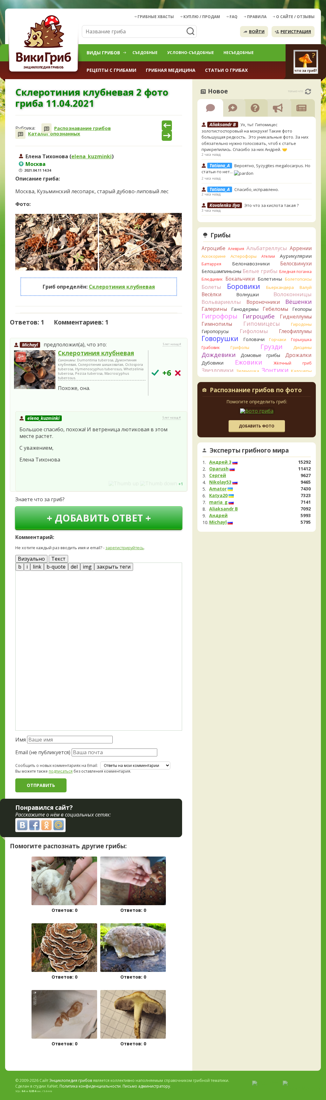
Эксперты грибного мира (249, 450)
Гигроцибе (259, 316)
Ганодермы (245, 309)
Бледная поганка (295, 271)
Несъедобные (238, 52)
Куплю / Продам (201, 16)
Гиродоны (301, 324)
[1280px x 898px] (140, 242)
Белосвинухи (296, 263)
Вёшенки (298, 301)
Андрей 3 (220, 462)
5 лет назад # (172, 344)
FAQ (233, 16)
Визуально (31, 558)
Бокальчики (240, 278)
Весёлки (211, 294)
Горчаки (277, 339)
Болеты (211, 286)
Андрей (218, 515)
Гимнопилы (217, 323)
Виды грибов (103, 53)
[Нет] (178, 373)
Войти (257, 31)
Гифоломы (254, 331)
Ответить (28, 402)
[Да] (155, 372)
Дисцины (302, 347)
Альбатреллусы (266, 248)
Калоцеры (301, 371)
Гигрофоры (219, 316)
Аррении (301, 248)
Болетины (270, 279)
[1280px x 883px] (56, 242)
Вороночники (263, 301)
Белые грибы (260, 271)
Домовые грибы (260, 355)
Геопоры (302, 309)
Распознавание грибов (82, 128)
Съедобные (145, 52)
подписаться (61, 771)
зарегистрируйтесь (124, 547)
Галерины (214, 308)
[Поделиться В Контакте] (22, 825)
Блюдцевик (212, 279)
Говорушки (220, 338)
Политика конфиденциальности (90, 1086)
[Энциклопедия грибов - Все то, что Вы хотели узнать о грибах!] (44, 43)
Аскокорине (214, 256)
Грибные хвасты (156, 16)
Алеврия (236, 248)
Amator (218, 489)
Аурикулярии (296, 256)
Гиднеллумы (296, 316)
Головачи (254, 339)
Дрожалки (298, 355)
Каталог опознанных (54, 133)
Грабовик (211, 347)
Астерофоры (243, 256)
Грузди (271, 346)
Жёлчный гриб (292, 363)
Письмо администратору (146, 1086)
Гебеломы (275, 308)
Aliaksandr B (223, 509)
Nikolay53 (220, 482)
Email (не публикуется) (42, 752)
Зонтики (274, 370)
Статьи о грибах (226, 70)
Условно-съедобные (190, 52)
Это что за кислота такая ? (271, 205)
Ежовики (248, 362)
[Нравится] (124, 483)
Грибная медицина (170, 70)
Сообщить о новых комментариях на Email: (56, 766)
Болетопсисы (298, 279)
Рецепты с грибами (111, 70)
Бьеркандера (280, 287)
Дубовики (212, 363)
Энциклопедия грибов (70, 1080)
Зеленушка (247, 371)
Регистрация (295, 31)
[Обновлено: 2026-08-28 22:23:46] (308, 91)
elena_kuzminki (91, 156)
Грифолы (239, 347)
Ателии (268, 256)
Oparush (219, 469)
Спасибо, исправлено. (256, 189)
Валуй (306, 287)
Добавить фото (256, 426)
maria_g (218, 502)
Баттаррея (211, 264)
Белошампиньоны (221, 271)
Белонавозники (251, 263)
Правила (256, 16)
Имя (20, 739)
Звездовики (218, 370)
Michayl (30, 345)
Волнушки (247, 294)
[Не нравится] (158, 483)
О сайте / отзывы (295, 16)
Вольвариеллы (221, 301)
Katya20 (218, 495)
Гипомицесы (261, 323)
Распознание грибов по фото (256, 390)
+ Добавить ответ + (99, 517)
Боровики (243, 286)
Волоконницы (292, 294)
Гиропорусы (215, 331)
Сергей (217, 475)
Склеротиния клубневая (122, 286)
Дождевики (219, 355)
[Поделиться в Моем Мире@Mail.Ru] (58, 825)
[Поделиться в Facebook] (34, 825)
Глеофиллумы (295, 331)
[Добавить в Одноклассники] (46, 825)
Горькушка (301, 339)
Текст (58, 558)
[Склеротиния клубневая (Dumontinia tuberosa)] (34, 370)
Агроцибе (213, 248)
